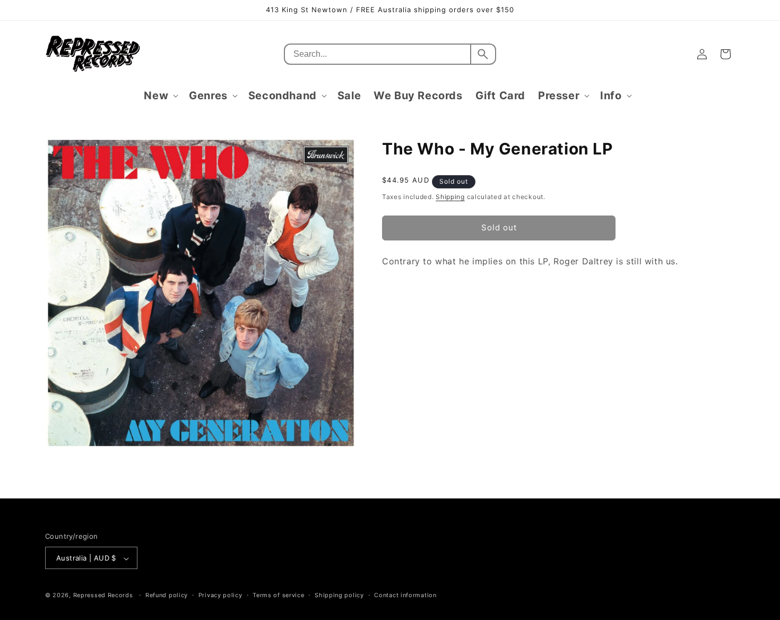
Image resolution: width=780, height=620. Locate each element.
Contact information (405, 595)
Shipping (450, 197)
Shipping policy (339, 595)
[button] (160, 95)
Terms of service (278, 595)
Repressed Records (103, 595)
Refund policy (166, 595)
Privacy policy (220, 595)
